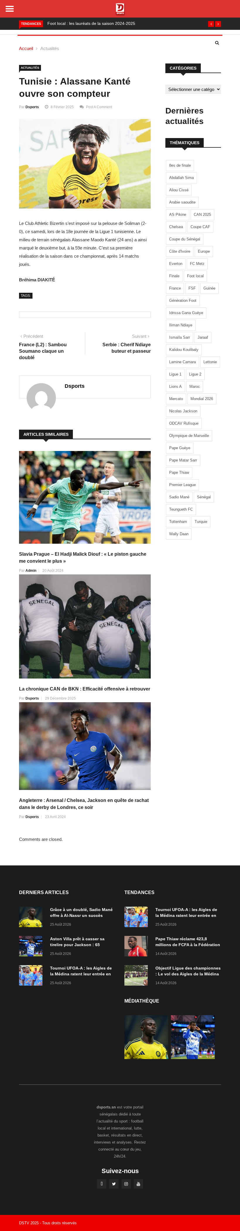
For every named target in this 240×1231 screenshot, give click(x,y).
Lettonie (210, 362)
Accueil (26, 48)
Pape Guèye (179, 448)
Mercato (176, 399)
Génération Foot (182, 300)
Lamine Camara (182, 362)
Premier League (182, 485)
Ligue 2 (195, 374)
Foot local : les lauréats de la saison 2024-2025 (91, 23)
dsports (32, 107)
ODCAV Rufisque (183, 423)
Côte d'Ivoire (179, 251)
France (175, 288)
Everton (175, 263)
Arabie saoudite (182, 202)
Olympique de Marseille (189, 435)
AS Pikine (177, 214)
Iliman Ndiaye (180, 325)
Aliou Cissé (178, 190)
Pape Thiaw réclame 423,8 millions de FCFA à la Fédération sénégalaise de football (187, 944)
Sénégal (204, 497)
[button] (211, 24)
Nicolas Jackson (183, 411)
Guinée (209, 288)
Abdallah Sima (181, 177)
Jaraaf (203, 337)
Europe (204, 251)
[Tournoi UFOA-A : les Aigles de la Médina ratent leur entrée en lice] (32, 976)
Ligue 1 (175, 374)
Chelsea (176, 227)
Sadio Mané (179, 497)
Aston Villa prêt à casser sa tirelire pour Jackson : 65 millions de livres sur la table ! (80, 944)
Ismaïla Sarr (179, 337)
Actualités (49, 48)
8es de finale (180, 165)
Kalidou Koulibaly (183, 349)
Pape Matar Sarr (183, 460)
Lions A (175, 386)
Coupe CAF (200, 227)
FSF (192, 288)
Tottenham (178, 521)
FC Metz (197, 263)
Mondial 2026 (202, 399)
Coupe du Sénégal (184, 239)
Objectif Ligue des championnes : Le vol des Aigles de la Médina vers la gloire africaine (188, 974)
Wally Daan (178, 534)
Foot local (195, 276)
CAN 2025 (202, 214)
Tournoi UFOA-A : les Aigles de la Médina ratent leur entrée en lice (81, 974)
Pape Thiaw (179, 472)
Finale (174, 276)
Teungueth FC (181, 509)
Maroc (194, 386)
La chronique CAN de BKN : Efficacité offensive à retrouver (84, 688)
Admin (30, 571)
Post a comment (99, 107)
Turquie (201, 521)
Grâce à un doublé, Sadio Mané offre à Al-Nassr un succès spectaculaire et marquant (81, 915)
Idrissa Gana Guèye (186, 313)
